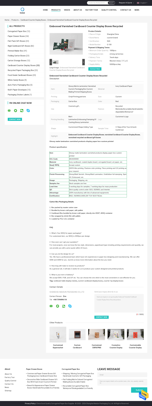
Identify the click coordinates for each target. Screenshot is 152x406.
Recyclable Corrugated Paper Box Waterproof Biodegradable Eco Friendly (78, 387)
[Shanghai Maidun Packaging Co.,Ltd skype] (30, 110)
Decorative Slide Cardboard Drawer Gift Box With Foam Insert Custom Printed (42, 381)
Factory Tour (91, 10)
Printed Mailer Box (15, 51)
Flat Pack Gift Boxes (16, 41)
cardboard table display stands (65, 281)
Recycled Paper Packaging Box (21, 70)
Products (55, 10)
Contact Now (95, 69)
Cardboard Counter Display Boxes (33, 20)
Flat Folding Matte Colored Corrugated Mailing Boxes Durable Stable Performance (77, 381)
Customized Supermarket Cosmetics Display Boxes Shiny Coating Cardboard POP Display (58, 346)
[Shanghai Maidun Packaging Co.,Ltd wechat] (23, 110)
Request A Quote (125, 3)
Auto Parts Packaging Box (19, 85)
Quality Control (109, 10)
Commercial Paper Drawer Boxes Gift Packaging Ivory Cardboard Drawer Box (42, 375)
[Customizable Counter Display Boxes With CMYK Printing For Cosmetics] (135, 334)
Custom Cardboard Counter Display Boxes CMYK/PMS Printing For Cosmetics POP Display (77, 346)
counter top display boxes (113, 281)
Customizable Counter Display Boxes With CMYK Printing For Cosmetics (135, 346)
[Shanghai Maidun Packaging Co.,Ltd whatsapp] (17, 110)
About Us (78, 10)
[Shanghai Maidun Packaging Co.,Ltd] (22, 10)
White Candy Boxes (16, 80)
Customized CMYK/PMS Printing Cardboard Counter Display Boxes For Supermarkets (96, 346)
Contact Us (125, 10)
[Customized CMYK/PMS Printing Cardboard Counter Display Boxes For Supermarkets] (96, 334)
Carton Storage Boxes (17, 60)
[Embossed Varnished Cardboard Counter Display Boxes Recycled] (66, 44)
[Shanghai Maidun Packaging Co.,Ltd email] (11, 110)
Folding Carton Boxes (17, 56)
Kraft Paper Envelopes (17, 90)
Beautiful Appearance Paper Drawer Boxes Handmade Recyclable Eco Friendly (43, 386)
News (137, 10)
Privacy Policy (30, 403)
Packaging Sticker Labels (18, 95)
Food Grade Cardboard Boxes (20, 75)
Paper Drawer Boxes (16, 36)
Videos (67, 10)
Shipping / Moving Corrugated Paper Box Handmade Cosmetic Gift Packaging (78, 375)
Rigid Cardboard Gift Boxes (19, 46)
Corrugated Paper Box (17, 31)
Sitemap (8, 391)
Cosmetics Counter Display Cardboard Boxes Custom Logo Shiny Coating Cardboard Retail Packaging (116, 346)
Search (111, 3)
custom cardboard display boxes (90, 281)
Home (45, 10)
